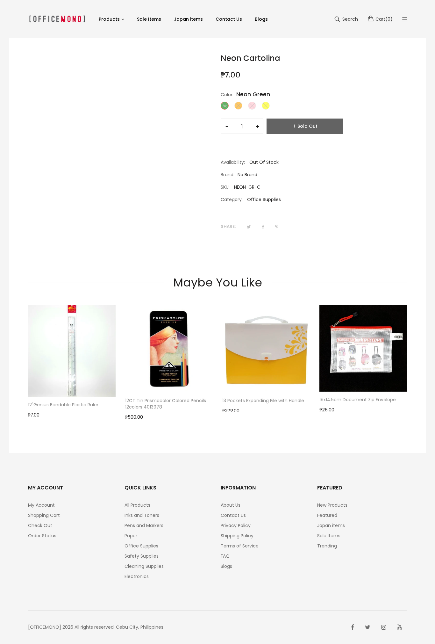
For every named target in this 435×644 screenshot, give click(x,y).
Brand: (227, 174)
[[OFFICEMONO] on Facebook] (352, 627)
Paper (131, 535)
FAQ (225, 556)
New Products (332, 505)
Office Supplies (264, 199)
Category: (232, 199)
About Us (230, 505)
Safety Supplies (142, 556)
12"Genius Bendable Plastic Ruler (63, 405)
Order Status (42, 535)
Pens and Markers (144, 525)
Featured (327, 515)
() (384, 19)
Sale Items (328, 535)
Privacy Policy (236, 525)
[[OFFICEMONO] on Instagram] (383, 627)
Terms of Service (240, 546)
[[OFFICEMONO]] (57, 19)
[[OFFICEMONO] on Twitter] (367, 627)
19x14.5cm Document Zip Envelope (357, 399)
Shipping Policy (237, 535)
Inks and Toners (142, 515)
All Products (137, 505)
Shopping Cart (44, 515)
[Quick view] (114, 386)
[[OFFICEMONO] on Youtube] (399, 627)
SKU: (225, 187)
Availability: (233, 162)
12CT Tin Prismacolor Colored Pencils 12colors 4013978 (165, 403)
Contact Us (233, 515)
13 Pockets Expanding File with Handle (263, 400)
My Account (41, 505)
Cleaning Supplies (144, 566)
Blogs (226, 566)
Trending (327, 546)
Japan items (331, 525)
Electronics (137, 576)
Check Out (40, 525)
